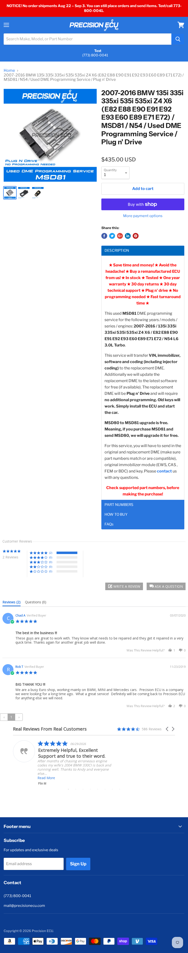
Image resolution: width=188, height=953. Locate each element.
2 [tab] (75, 789)
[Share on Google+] (120, 236)
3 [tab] (83, 789)
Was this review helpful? (145, 650)
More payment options (143, 216)
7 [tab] (112, 789)
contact (164, 471)
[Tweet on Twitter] (112, 236)
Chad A (20, 615)
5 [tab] (97, 789)
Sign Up (78, 863)
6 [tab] (105, 789)
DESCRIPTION (117, 250)
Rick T (19, 667)
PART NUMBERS (119, 505)
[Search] (177, 39)
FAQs (109, 524)
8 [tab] (119, 789)
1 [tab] (68, 789)
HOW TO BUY (116, 514)
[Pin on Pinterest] (136, 236)
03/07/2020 (178, 615)
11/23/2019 (178, 667)
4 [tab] (90, 789)
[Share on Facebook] (104, 236)
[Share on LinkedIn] (128, 236)
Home (9, 70)
